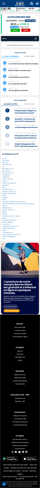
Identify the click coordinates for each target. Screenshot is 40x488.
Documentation (10, 307)
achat (15, 30)
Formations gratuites (20, 422)
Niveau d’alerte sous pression (19, 70)
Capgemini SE (6, 175)
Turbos (20, 360)
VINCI (3, 239)
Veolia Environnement (9, 237)
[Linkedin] (23, 452)
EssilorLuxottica (7, 189)
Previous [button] (17, 10)
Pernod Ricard (7, 208)
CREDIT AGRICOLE (7, 179)
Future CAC (21, 9)
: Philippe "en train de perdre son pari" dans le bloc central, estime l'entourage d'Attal (26, 114)
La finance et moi (20, 419)
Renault (4, 212)
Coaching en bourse (20, 425)
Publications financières (20, 442)
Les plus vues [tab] (29, 104)
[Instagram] (13, 452)
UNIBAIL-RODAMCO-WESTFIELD (11, 234)
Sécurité (25, 471)
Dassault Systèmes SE (9, 183)
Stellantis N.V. (6, 224)
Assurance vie (20, 398)
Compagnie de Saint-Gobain (11, 216)
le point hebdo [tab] (29, 56)
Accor (4, 158)
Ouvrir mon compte (12, 311)
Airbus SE (5, 162)
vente (25, 30)
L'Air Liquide (5, 160)
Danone (4, 181)
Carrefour (5, 177)
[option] (22, 9)
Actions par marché (20, 381)
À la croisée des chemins (17, 84)
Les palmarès (20, 384)
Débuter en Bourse (20, 416)
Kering (4, 195)
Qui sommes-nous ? (20, 439)
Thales (4, 230)
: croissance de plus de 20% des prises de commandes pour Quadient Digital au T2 (26, 122)
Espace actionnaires (20, 446)
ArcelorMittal (7, 165)
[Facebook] (16, 452)
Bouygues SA (6, 171)
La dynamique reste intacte (18, 77)
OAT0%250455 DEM (18, 17)
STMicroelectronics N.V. (10, 226)
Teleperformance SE (8, 228)
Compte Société (20, 334)
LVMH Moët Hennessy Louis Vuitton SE (14, 202)
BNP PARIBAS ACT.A (8, 169)
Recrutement (20, 449)
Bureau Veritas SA (8, 173)
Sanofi (4, 218)
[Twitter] (19, 451)
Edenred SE (5, 185)
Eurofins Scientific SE (9, 191)
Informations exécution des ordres (15, 465)
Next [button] (39, 10)
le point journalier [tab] (11, 56)
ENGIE (3, 187)
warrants (20, 354)
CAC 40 (6, 9)
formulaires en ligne (20, 337)
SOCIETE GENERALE (7, 222)
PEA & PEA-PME (20, 327)
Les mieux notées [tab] (10, 104)
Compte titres (20, 330)
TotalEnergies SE (7, 232)
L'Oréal (4, 200)
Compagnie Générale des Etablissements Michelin (18, 204)
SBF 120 (31, 9)
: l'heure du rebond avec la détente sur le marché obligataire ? (26, 137)
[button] (32, 3)
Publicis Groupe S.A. (8, 210)
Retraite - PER (20, 401)
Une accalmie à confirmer (18, 90)
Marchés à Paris (20, 378)
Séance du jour (20, 375)
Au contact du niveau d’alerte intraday (23, 64)
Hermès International (9, 193)
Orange (4, 206)
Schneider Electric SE (9, 220)
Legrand (4, 197)
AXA (3, 167)
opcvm (20, 351)
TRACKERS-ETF (20, 357)
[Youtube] (26, 452)
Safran (4, 214)
